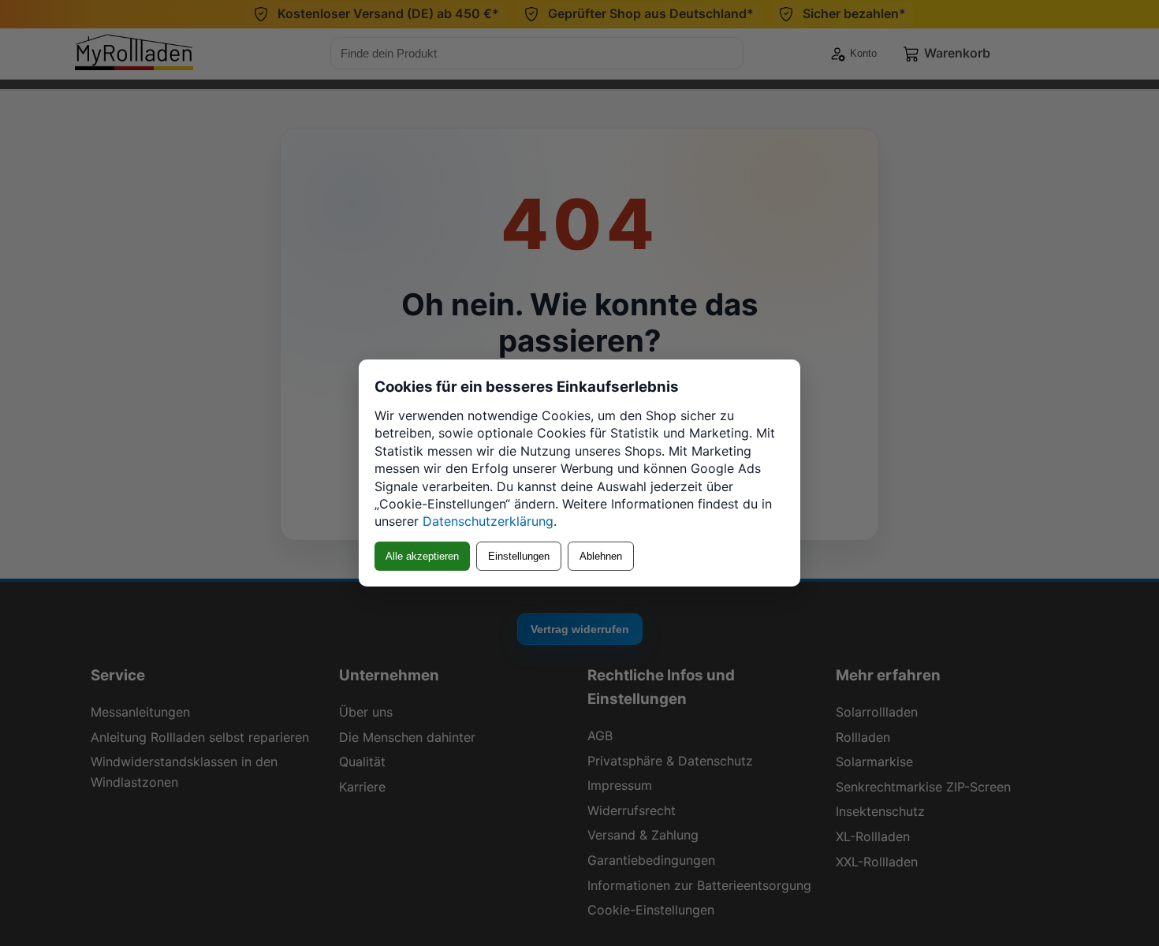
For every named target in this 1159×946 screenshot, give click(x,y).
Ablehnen (601, 556)
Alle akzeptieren (422, 556)
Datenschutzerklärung (488, 521)
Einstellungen (519, 556)
